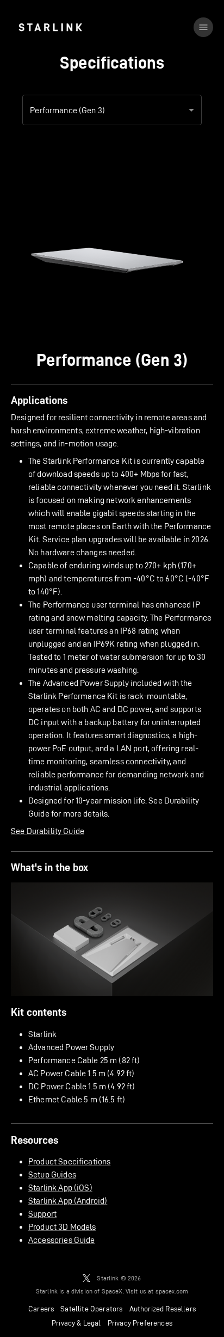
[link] (50, 27)
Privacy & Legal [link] (76, 1322)
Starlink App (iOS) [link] (60, 1187)
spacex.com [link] (172, 1291)
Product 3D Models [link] (62, 1226)
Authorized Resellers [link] (162, 1308)
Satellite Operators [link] (91, 1308)
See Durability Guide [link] (47, 831)
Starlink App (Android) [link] (67, 1200)
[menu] (203, 27)
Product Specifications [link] (69, 1161)
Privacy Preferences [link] (140, 1322)
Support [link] (42, 1213)
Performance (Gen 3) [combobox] (67, 110)
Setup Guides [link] (52, 1174)
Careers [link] (41, 1308)
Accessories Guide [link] (61, 1239)
